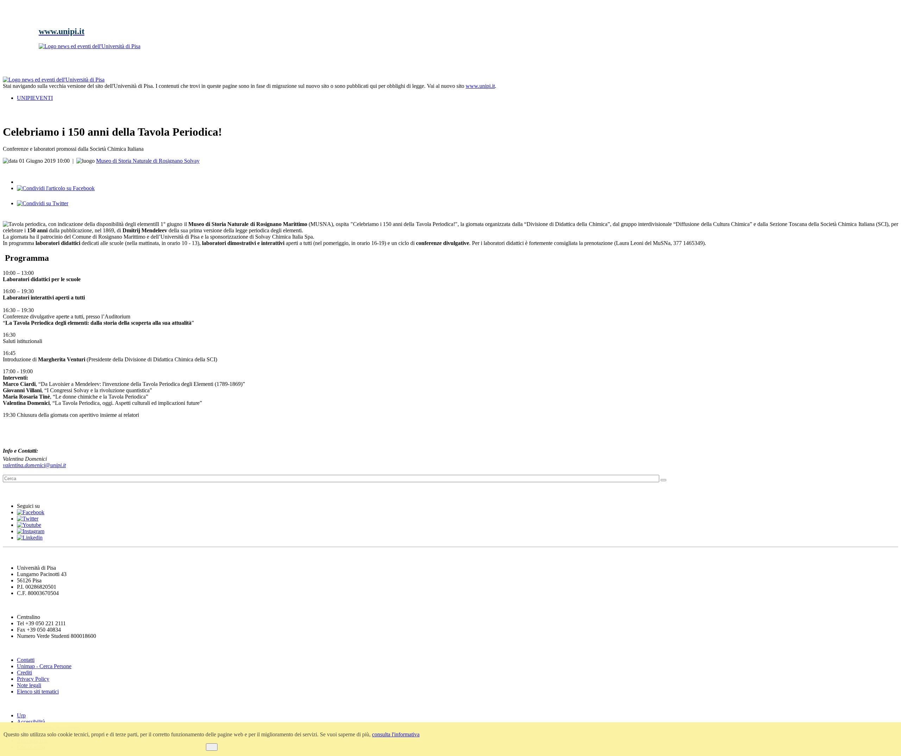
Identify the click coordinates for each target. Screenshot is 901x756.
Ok (212, 747)
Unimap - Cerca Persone (44, 666)
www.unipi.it (480, 86)
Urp (21, 715)
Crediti (24, 673)
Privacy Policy (33, 679)
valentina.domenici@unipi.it (34, 465)
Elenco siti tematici (38, 691)
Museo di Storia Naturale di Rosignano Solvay (148, 161)
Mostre (13, 492)
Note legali (29, 685)
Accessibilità (31, 722)
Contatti (25, 660)
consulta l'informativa (396, 734)
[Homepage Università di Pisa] (866, 100)
